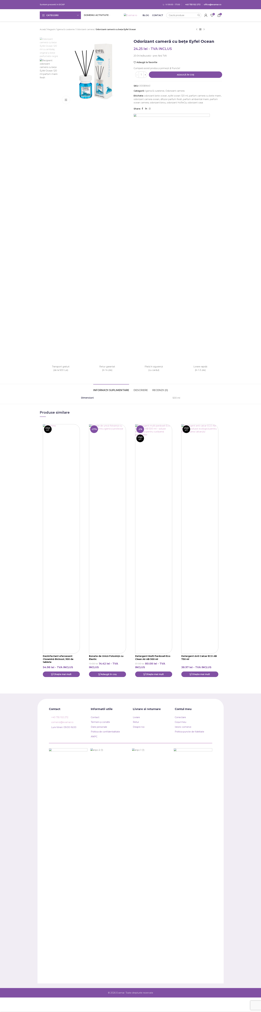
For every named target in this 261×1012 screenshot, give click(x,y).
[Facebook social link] (142, 109)
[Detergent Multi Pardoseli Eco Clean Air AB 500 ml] (153, 538)
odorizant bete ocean (155, 95)
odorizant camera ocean (146, 99)
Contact (95, 717)
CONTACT (157, 15)
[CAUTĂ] (198, 15)
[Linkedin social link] (146, 109)
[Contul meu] (206, 15)
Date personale (99, 727)
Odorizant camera (85, 29)
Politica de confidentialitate (105, 731)
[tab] (111, 388)
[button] (107, 674)
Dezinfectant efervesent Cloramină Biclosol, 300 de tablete (58, 659)
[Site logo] (130, 15)
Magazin (51, 29)
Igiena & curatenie (66, 29)
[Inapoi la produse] (200, 29)
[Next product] (204, 29)
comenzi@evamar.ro (62, 722)
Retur (136, 722)
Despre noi (138, 727)
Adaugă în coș (185, 74)
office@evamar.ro (212, 4)
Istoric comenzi (183, 727)
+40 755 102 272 (193, 4)
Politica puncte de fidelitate (189, 731)
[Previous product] (197, 29)
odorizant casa (195, 102)
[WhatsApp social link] (150, 109)
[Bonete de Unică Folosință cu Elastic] (107, 538)
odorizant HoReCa (176, 102)
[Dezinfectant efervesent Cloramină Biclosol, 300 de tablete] (61, 538)
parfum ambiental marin (196, 99)
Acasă (43, 29)
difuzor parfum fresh (171, 99)
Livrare (136, 717)
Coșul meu (180, 722)
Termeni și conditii (100, 722)
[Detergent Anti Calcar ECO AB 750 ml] (199, 538)
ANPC (94, 736)
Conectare (180, 717)
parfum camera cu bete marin (205, 95)
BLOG (146, 15)
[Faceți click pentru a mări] (66, 100)
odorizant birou (158, 102)
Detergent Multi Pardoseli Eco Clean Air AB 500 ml (152, 658)
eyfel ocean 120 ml (178, 95)
